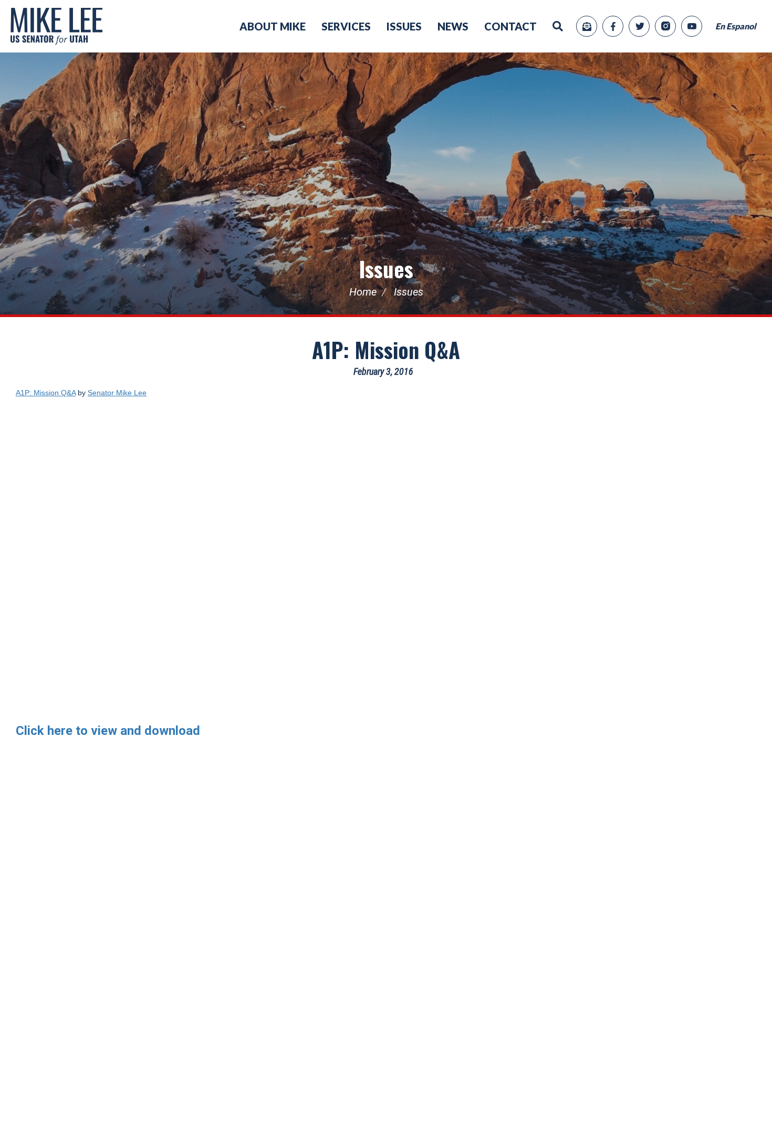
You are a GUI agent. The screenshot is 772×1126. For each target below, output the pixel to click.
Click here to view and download (108, 730)
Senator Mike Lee (117, 392)
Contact (510, 26)
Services (346, 26)
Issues (404, 26)
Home (363, 292)
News (452, 26)
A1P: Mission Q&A (386, 349)
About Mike (272, 26)
